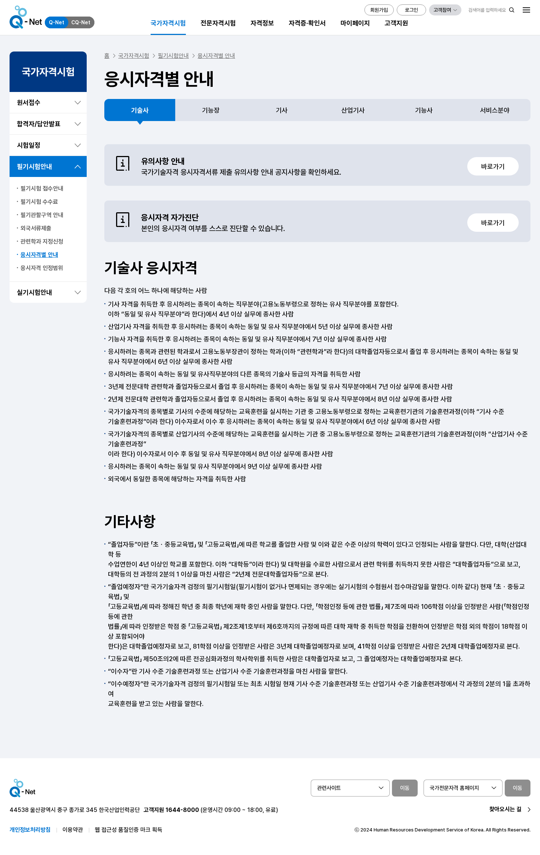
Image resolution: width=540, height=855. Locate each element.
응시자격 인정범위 (42, 268)
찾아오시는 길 (505, 809)
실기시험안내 (34, 292)
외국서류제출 (36, 228)
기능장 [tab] (211, 110)
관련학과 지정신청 (42, 241)
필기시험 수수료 (39, 201)
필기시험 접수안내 (42, 188)
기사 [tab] (282, 110)
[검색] (511, 10)
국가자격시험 (133, 55)
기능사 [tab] (424, 110)
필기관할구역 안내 (42, 215)
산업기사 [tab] (353, 110)
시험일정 (28, 145)
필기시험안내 (34, 166)
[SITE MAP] (526, 10)
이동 (405, 788)
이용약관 (72, 829)
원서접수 (28, 102)
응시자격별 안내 (39, 254)
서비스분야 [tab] (495, 110)
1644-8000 (182, 809)
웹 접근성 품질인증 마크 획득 (128, 829)
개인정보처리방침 (30, 829)
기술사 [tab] (140, 110)
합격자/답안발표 (39, 124)
